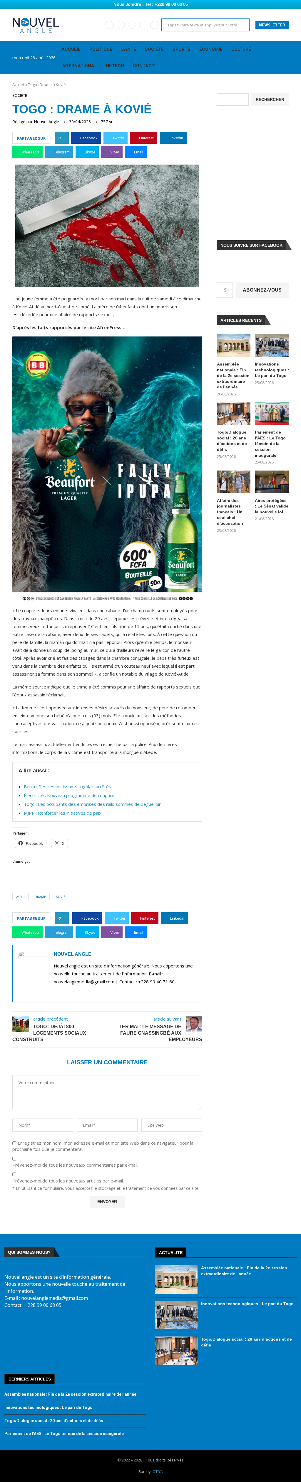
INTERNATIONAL (79, 65)
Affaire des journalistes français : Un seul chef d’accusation (230, 512)
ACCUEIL (71, 49)
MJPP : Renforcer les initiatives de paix (62, 813)
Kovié (60, 896)
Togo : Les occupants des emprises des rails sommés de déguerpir (92, 804)
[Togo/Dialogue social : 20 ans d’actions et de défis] (234, 413)
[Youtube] (132, 25)
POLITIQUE (100, 49)
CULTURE (241, 49)
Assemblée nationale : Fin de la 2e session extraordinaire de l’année (233, 375)
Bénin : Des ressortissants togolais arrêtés (67, 786)
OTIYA (158, 1471)
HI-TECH (115, 65)
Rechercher (270, 99)
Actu (20, 896)
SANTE (128, 49)
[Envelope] (68, 1324)
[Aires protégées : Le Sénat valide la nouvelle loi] (272, 482)
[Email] (143, 25)
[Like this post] (63, 138)
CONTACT (144, 65)
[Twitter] (121, 25)
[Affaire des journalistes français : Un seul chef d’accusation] (234, 482)
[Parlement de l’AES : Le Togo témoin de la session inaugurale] (272, 413)
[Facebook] (110, 25)
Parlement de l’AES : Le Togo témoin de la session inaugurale (270, 443)
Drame (40, 896)
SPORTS (181, 49)
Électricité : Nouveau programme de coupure (69, 795)
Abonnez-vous (262, 289)
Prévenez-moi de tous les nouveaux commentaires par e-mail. (75, 1165)
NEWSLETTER (272, 25)
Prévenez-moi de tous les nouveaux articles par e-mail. (68, 1181)
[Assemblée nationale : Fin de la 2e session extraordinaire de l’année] (234, 345)
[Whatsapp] (154, 25)
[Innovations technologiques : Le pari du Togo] (272, 345)
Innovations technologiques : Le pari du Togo (272, 370)
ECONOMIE (211, 49)
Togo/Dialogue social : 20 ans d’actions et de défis (232, 441)
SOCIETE (154, 49)
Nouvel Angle (46, 121)
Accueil (18, 84)
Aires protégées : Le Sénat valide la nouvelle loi (271, 506)
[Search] (286, 57)
